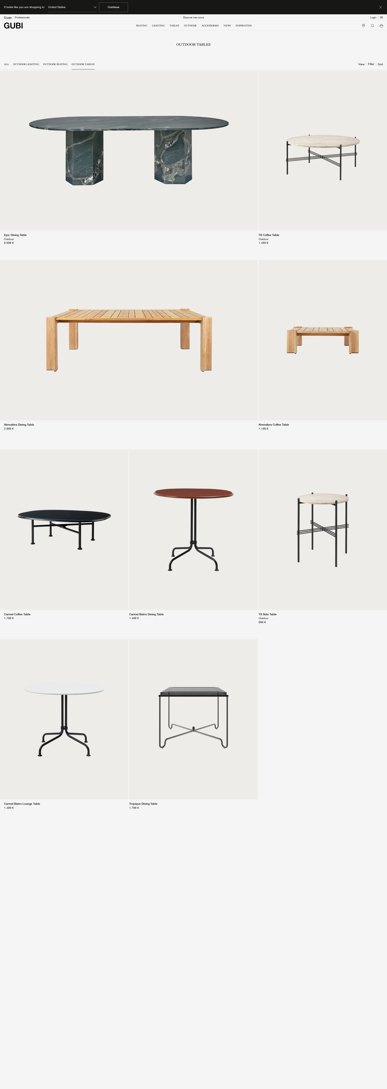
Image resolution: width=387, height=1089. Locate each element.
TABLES (174, 25)
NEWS (227, 25)
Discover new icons (193, 17)
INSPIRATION (244, 25)
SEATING (141, 25)
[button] (381, 25)
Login (373, 17)
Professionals (22, 17)
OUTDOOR (190, 25)
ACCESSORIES (210, 25)
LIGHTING (158, 25)
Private (7, 17)
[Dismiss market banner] (380, 7)
